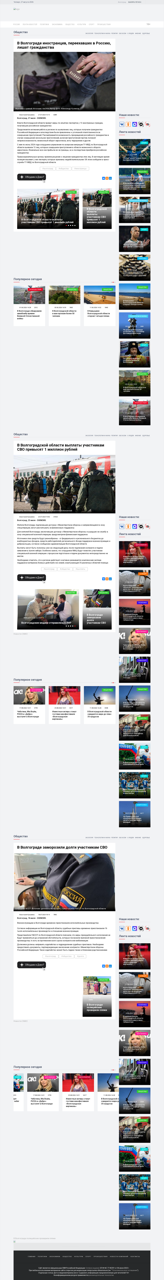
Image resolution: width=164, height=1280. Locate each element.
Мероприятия (35, 690)
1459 (142, 209)
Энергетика (142, 805)
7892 (90, 610)
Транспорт (142, 660)
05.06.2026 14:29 (131, 355)
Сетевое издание (92, 1268)
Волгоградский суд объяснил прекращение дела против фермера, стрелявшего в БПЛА (133, 588)
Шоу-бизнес (142, 631)
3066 (142, 582)
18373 (142, 241)
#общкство (66, 956)
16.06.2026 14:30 (131, 267)
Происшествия (104, 24)
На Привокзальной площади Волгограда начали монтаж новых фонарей (132, 819)
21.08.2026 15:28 (131, 582)
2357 (142, 267)
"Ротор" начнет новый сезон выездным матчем (134, 159)
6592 (142, 155)
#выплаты (80, 569)
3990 (142, 786)
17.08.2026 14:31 (131, 642)
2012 (142, 413)
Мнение (138, 33)
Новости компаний (119, 1256)
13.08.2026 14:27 (131, 669)
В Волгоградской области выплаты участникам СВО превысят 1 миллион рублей (97, 216)
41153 (91, 204)
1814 (106, 307)
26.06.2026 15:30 (131, 155)
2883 (142, 326)
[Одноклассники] (107, 178)
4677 (142, 813)
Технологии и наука (102, 33)
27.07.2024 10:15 (44, 115)
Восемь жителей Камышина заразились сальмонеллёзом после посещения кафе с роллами (134, 272)
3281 (106, 708)
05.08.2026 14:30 (131, 759)
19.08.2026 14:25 (131, 611)
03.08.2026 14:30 (131, 786)
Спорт (91, 24)
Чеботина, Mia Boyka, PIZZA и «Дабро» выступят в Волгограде (134, 647)
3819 (142, 759)
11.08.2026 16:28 (60, 708)
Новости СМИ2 (21, 634)
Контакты (135, 1256)
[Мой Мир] (110, 178)
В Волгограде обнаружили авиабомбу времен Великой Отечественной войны (134, 418)
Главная (31, 1256)
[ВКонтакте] (103, 178)
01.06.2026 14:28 (131, 413)
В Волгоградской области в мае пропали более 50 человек (29, 313)
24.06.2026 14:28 (95, 307)
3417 (36, 708)
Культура (81, 24)
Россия (16, 24)
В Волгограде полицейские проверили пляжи (47, 222)
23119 (40, 217)
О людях (130, 33)
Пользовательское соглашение (124, 1270)
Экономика (57, 24)
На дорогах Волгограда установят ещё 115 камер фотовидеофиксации (133, 331)
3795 (142, 642)
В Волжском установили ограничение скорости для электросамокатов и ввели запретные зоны (99, 315)
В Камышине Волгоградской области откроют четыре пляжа (63, 313)
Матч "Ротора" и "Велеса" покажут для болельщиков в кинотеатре (134, 791)
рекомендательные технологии (101, 1275)
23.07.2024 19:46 (94, 202)
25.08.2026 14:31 (25, 708)
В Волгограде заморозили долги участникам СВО (96, 618)
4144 (142, 669)
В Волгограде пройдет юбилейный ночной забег (133, 763)
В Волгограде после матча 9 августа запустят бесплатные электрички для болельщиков (99, 715)
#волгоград (47, 168)
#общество (64, 168)
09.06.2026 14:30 (131, 326)
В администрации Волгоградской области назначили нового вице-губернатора (133, 617)
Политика (44, 24)
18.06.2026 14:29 (131, 241)
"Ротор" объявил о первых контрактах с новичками (134, 246)
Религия (114, 33)
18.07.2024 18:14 (94, 608)
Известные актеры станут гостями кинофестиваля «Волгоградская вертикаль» (29, 715)
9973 (142, 355)
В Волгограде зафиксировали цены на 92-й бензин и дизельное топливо (134, 675)
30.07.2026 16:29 (131, 813)
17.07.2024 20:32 (29, 217)
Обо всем (122, 33)
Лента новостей (30, 24)
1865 (36, 307)
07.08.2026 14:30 (95, 708)
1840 (71, 307)
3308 (71, 708)
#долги (80, 956)
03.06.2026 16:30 (25, 307)
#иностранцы (80, 168)
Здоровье (146, 33)
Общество (70, 24)
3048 (142, 611)
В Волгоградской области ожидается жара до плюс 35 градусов (64, 714)
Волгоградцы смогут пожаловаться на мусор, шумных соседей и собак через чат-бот (133, 215)
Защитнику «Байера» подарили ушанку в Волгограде (131, 360)
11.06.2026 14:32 (60, 307)
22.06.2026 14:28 (131, 209)
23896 (40, 618)
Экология (89, 33)
